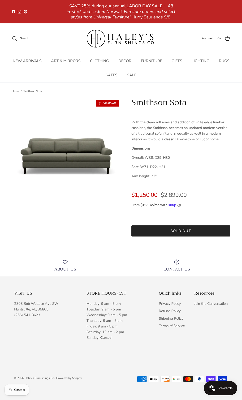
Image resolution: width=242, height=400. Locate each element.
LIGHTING (200, 61)
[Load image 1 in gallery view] (66, 152)
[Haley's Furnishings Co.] (121, 38)
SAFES (111, 75)
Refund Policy (170, 311)
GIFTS (177, 61)
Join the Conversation (211, 303)
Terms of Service (172, 325)
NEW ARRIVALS (27, 61)
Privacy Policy (170, 303)
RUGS (224, 61)
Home (15, 91)
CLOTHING (99, 61)
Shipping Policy (171, 318)
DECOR (124, 61)
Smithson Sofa (32, 91)
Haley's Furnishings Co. (40, 378)
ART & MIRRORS (66, 61)
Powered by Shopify (69, 378)
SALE (131, 75)
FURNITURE (151, 61)
